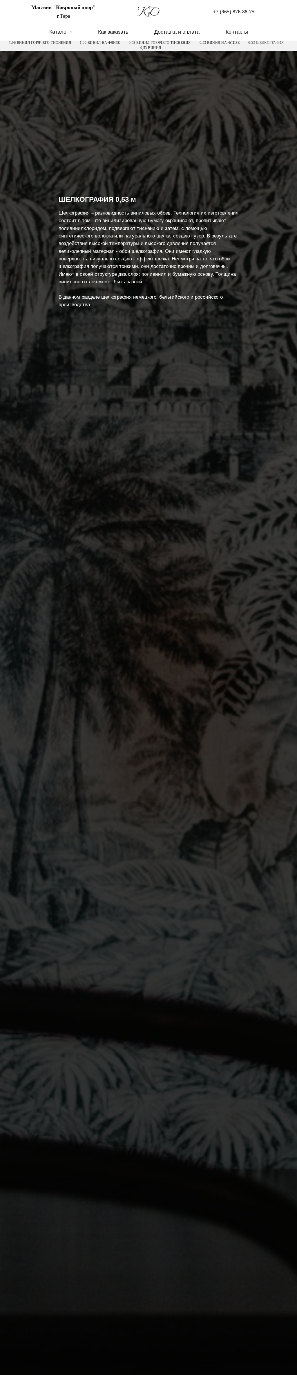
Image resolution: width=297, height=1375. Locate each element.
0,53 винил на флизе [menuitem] (220, 43)
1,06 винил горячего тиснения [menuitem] (40, 43)
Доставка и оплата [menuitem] (177, 32)
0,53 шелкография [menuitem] (266, 43)
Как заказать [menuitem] (113, 32)
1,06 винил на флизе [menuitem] (100, 43)
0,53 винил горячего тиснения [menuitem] (160, 43)
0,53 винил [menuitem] (150, 48)
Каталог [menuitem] (58, 32)
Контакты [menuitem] (237, 32)
